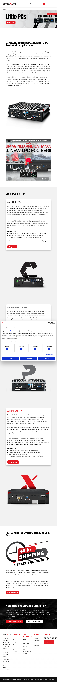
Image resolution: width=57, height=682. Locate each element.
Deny (10, 358)
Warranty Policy (43, 679)
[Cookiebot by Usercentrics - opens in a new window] (49, 323)
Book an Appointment (34, 621)
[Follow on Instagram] (53, 638)
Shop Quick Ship (12, 592)
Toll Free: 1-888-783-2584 (6, 654)
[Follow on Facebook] (50, 638)
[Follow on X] (48, 638)
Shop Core (12, 247)
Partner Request (36, 644)
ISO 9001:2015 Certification (6, 668)
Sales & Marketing (37, 639)
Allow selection (28, 358)
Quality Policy (51, 679)
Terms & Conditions (35, 679)
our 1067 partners (10, 330)
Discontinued (27, 646)
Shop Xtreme (13, 462)
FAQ (24, 640)
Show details (49, 354)
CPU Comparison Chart (27, 651)
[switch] (21, 349)
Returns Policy (15, 651)
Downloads (26, 643)
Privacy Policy (27, 679)
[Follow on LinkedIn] (45, 638)
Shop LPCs (10, 22)
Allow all (47, 358)
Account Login (15, 646)
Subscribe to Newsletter (48, 642)
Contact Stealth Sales (14, 621)
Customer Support (16, 641)
